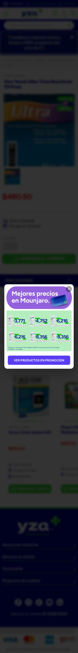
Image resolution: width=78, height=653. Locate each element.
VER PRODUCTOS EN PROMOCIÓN (39, 360)
